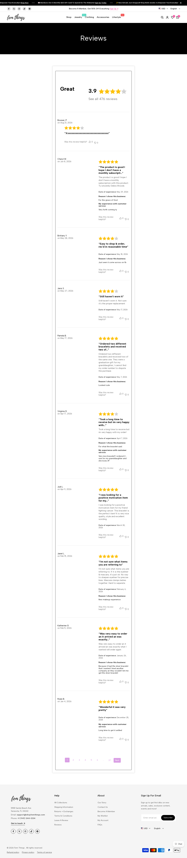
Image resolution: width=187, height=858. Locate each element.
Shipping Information (63, 807)
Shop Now (24, 3)
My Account (103, 820)
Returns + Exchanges (63, 811)
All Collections (60, 802)
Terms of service (44, 852)
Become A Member (106, 811)
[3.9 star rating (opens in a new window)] (113, 91)
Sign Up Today (101, 3)
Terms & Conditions (63, 816)
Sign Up (113, 9)
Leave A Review (61, 820)
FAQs (100, 825)
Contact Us (103, 807)
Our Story (102, 802)
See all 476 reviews (102, 99)
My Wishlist (103, 816)
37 (109, 760)
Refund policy (13, 852)
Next (117, 760)
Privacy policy (28, 852)
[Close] (180, 3)
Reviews (58, 825)
